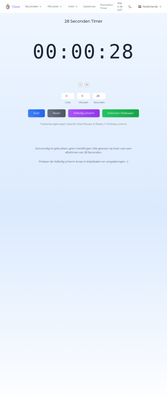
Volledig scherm (83, 113)
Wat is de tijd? (119, 6)
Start (36, 113)
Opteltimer (89, 6)
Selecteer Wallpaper (120, 113)
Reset (56, 113)
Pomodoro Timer (106, 6)
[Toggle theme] (130, 7)
